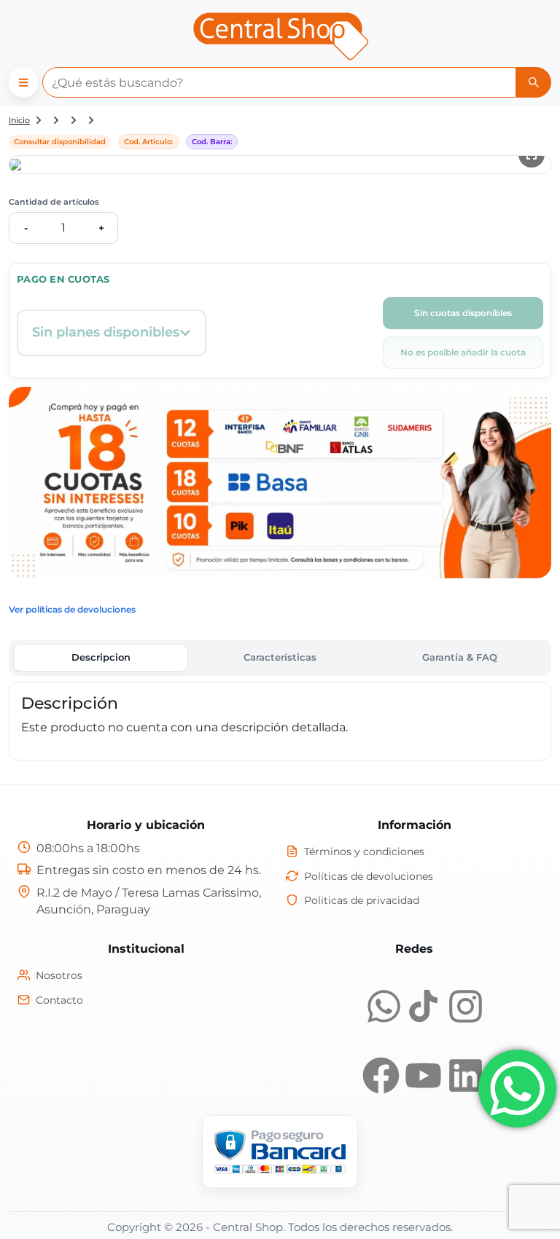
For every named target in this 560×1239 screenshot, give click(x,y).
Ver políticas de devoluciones (72, 609)
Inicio (19, 120)
